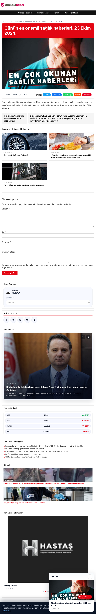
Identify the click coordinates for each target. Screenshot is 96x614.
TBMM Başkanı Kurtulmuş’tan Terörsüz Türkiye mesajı (26, 457)
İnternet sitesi (8, 252)
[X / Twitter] (13, 320)
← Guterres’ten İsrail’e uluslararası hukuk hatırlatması (14, 118)
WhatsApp (67, 95)
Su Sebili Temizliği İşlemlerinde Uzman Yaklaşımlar (24, 449)
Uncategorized (16, 21)
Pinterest (87, 95)
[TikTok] (34, 320)
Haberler (5, 21)
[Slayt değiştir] (43, 591)
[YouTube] (27, 320)
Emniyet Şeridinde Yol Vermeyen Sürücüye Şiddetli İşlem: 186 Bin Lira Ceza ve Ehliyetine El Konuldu (44, 446)
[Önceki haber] (83, 337)
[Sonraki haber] (88, 337)
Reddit (77, 95)
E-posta (6, 242)
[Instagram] (20, 320)
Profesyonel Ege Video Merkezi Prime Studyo (23, 454)
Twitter (46, 95)
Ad (4, 232)
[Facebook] (6, 320)
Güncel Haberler (25, 13)
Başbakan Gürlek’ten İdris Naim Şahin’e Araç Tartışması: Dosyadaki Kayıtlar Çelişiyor (37, 451)
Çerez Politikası (71, 13)
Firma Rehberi (43, 13)
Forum (57, 13)
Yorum (6, 208)
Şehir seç (10, 298)
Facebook (56, 95)
